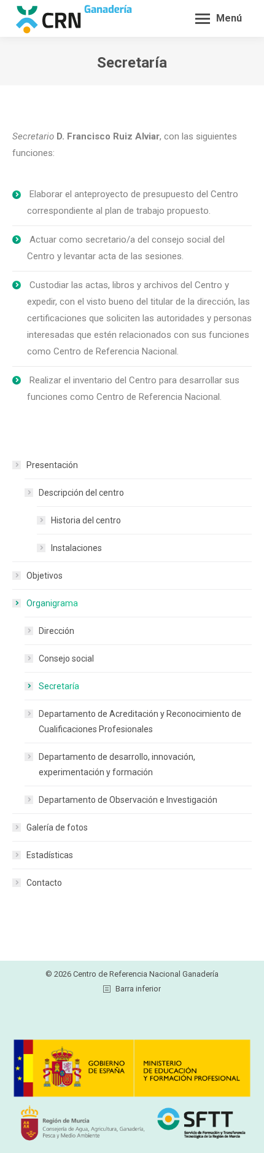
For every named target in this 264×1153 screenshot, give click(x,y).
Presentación (52, 465)
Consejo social (66, 658)
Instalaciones (76, 548)
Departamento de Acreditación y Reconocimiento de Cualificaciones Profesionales (140, 721)
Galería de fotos (57, 827)
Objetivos (44, 575)
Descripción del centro (81, 493)
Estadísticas (49, 855)
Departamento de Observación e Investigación (128, 800)
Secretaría (59, 686)
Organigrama (52, 603)
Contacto (44, 883)
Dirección (56, 631)
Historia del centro (86, 520)
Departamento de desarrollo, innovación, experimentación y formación (117, 764)
